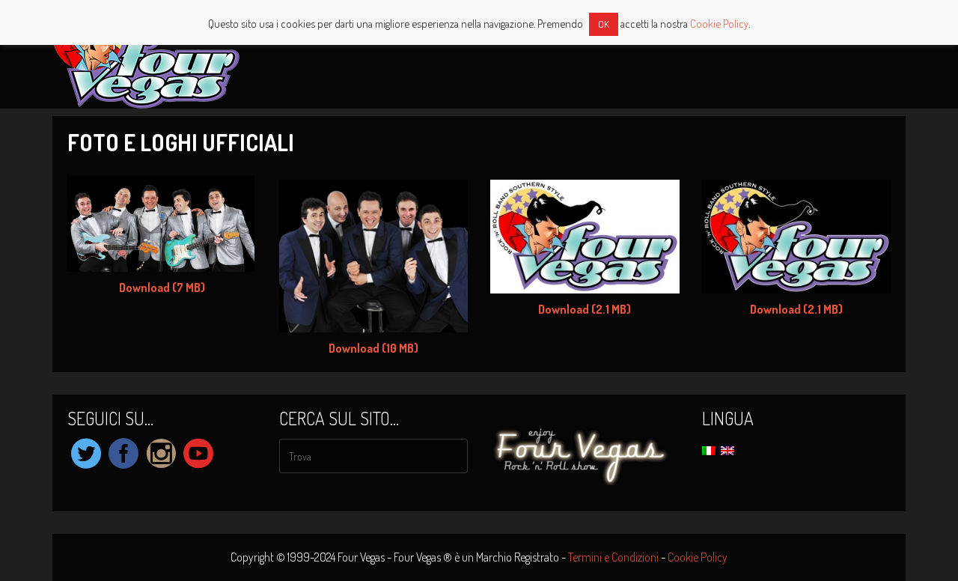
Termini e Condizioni (613, 557)
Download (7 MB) (162, 287)
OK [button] (603, 24)
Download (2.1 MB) (584, 309)
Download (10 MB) (373, 348)
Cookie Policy (697, 557)
